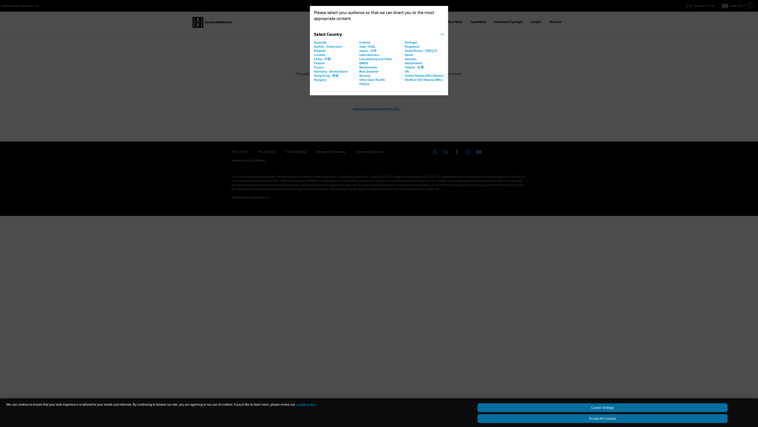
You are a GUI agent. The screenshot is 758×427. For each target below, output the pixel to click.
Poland (364, 84)
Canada (319, 55)
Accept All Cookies (602, 418)
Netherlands (368, 67)
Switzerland (413, 63)
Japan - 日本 (368, 50)
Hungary (320, 79)
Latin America (369, 55)
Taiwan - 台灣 (414, 67)
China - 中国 (322, 59)
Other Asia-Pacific (372, 79)
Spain (409, 55)
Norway (364, 75)
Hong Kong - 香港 (326, 75)
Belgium (320, 50)
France (319, 67)
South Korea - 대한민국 (421, 50)
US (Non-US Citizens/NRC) (424, 79)
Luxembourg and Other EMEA (375, 61)
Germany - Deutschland (331, 71)
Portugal (411, 42)
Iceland (364, 42)
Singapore (412, 46)
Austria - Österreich (328, 46)
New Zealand (368, 71)
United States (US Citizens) (424, 75)
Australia (320, 42)
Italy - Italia (367, 46)
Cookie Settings (602, 407)
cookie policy (306, 404)
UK (407, 71)
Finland (319, 63)
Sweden (411, 59)
